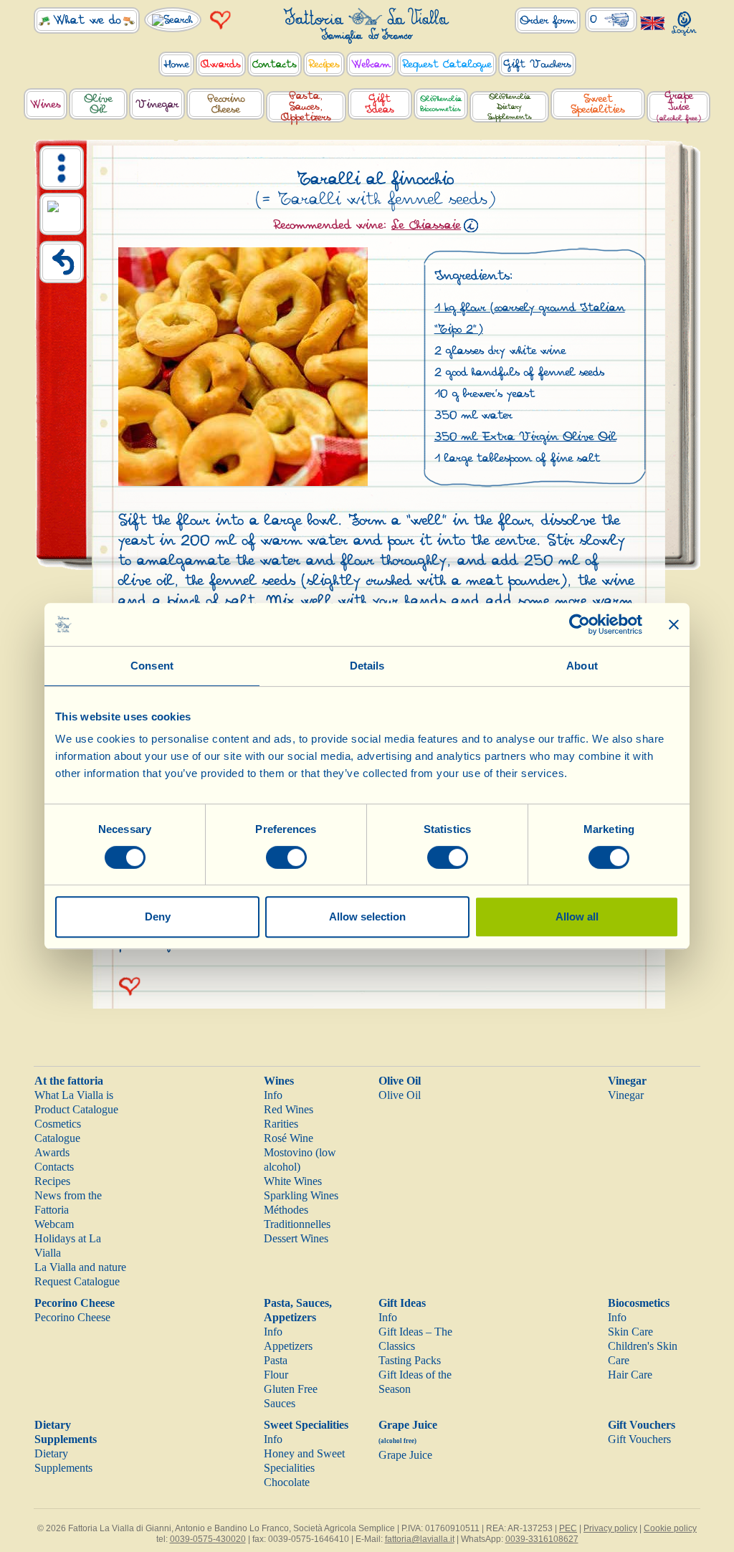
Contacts (54, 1167)
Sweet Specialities (306, 1425)
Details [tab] (367, 666)
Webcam (54, 1224)
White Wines (293, 1181)
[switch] (286, 857)
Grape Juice (405, 1455)
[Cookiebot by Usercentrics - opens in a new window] (579, 624)
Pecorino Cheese (74, 1303)
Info (273, 1095)
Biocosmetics (638, 1303)
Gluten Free (291, 1389)
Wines (279, 1081)
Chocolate (287, 1482)
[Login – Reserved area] (684, 20)
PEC (568, 1528)
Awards (52, 1152)
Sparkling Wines (301, 1195)
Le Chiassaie (426, 225)
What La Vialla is (73, 1095)
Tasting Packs (409, 1360)
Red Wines (288, 1109)
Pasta (275, 1360)
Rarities (281, 1124)
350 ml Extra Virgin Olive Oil (525, 437)
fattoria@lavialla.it (419, 1539)
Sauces (279, 1403)
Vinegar (627, 1081)
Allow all (577, 916)
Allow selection (367, 916)
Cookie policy (670, 1528)
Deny (158, 916)
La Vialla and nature (80, 1267)
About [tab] (582, 666)
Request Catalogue (77, 1281)
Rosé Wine (288, 1138)
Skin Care (630, 1331)
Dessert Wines (296, 1238)
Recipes (52, 1181)
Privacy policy (610, 1528)
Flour (276, 1374)
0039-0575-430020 (208, 1539)
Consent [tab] (151, 666)
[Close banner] (674, 624)
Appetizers (288, 1346)
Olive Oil (399, 1081)
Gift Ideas (402, 1303)
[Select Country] (653, 22)
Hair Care (630, 1374)
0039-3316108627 (541, 1539)
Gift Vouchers (641, 1425)
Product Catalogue (76, 1109)
